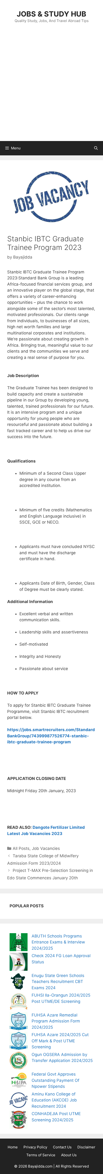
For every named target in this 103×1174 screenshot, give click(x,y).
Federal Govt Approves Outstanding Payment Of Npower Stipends (55, 1080)
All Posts (21, 848)
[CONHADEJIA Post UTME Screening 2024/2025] (19, 1121)
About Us (69, 1155)
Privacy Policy (35, 1147)
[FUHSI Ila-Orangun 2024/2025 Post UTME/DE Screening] (19, 1002)
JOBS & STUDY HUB (51, 14)
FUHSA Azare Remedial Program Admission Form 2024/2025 (56, 1021)
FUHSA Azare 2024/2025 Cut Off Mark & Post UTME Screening (60, 1040)
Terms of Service (40, 1155)
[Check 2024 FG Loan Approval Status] (19, 963)
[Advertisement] (51, 87)
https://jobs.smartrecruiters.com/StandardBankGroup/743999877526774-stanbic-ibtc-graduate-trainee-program (51, 735)
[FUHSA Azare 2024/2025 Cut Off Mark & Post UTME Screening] (19, 1042)
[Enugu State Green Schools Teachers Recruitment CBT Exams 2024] (19, 983)
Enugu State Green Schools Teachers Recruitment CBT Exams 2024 (58, 981)
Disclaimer (86, 1147)
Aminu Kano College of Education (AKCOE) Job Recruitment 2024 (54, 1100)
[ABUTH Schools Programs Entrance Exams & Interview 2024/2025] (19, 943)
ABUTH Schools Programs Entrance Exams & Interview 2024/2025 (58, 942)
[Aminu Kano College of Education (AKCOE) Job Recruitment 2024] (19, 1101)
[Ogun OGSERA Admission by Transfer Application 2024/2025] (19, 1062)
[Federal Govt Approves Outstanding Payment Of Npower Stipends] (19, 1081)
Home (13, 1147)
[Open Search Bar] (96, 148)
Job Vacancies (46, 848)
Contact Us (62, 1147)
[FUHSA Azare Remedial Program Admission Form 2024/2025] (19, 1022)
